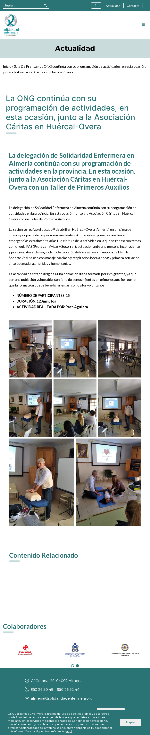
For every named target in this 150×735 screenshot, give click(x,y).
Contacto (133, 5)
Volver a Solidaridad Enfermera (96, 5)
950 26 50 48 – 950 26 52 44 (55, 689)
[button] (72, 665)
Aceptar (130, 722)
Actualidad (113, 5)
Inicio (7, 66)
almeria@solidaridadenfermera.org (61, 698)
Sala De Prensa (25, 66)
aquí (69, 731)
